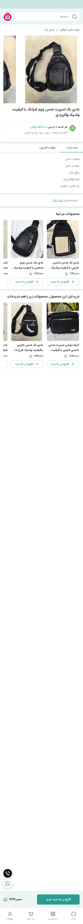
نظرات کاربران (47, 148)
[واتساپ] (7, 883)
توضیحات (72, 148)
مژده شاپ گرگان (70, 30)
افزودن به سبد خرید (58, 899)
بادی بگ (49, 30)
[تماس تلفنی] (7, 873)
